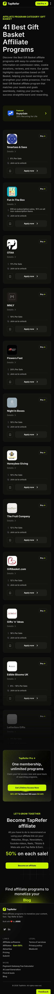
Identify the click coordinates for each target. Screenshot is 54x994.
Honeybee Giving (17, 463)
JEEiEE (17, 921)
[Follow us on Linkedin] (9, 929)
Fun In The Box (16, 199)
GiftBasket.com (16, 569)
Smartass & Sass (17, 147)
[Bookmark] (10, 171)
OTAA (10, 252)
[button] (50, 3)
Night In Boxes (16, 410)
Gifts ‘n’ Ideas (15, 621)
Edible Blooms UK (17, 674)
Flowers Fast (15, 358)
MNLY (10, 305)
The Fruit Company (18, 516)
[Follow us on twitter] (5, 929)
